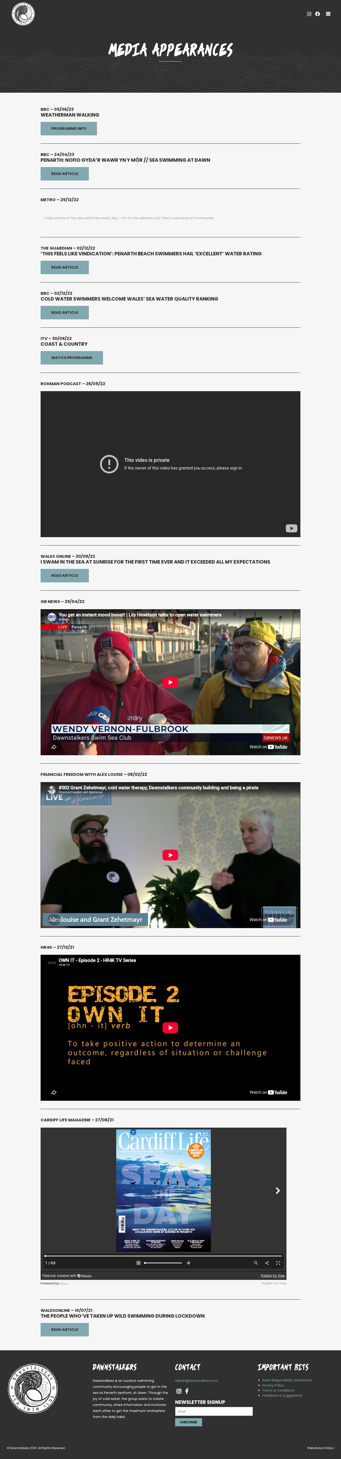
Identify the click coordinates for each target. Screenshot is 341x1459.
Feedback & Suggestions (282, 1395)
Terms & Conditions (278, 1390)
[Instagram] (309, 14)
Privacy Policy (273, 1385)
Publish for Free (274, 1283)
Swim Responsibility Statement (287, 1380)
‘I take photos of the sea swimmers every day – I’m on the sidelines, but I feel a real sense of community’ (129, 218)
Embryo (328, 1448)
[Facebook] (317, 14)
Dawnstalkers (19, 1448)
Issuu (64, 1283)
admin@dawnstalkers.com (196, 1380)
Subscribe (188, 1422)
